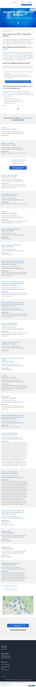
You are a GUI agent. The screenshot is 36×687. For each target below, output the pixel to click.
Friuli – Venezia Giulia (18, 29)
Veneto (2, 668)
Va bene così (33, 685)
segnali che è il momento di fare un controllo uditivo (13, 55)
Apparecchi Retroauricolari (6, 657)
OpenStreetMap (25, 613)
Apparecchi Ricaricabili (5, 656)
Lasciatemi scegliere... (4, 685)
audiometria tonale (13, 93)
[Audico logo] (5, 2)
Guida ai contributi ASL (5, 664)
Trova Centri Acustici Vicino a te (9, 29)
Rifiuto (29, 685)
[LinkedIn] (4, 676)
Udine (23, 29)
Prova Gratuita (4, 649)
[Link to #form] (18, 23)
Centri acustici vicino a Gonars (10, 588)
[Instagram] (3, 676)
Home (3, 29)
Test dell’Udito (4, 647)
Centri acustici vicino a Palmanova (11, 590)
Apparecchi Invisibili (5, 654)
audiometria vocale (6, 93)
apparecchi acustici (6, 94)
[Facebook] (1, 676)
